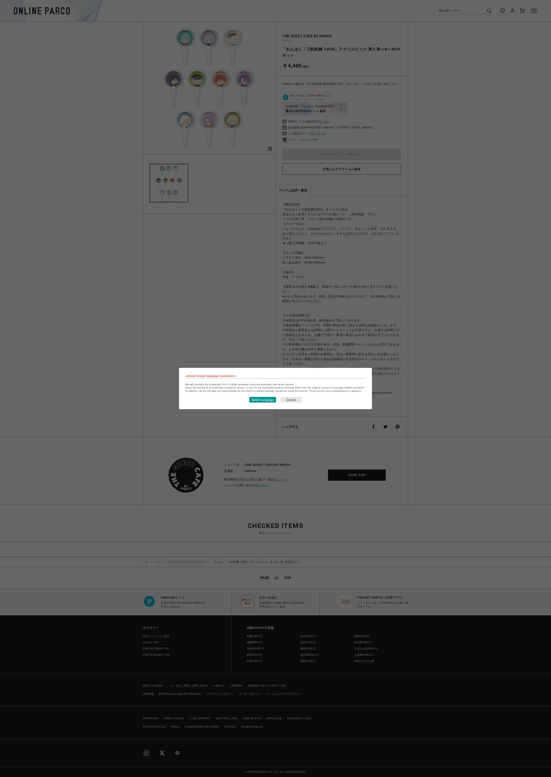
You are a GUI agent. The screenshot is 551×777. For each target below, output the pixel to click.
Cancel (291, 400)
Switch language (262, 400)
